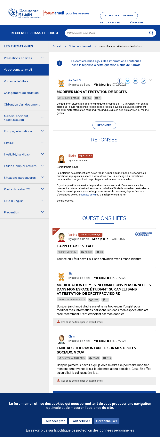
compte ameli (88, 194)
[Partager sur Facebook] (119, 81)
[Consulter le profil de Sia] (61, 279)
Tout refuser (80, 421)
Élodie (72, 155)
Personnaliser (106, 421)
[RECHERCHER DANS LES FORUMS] (151, 33)
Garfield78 (74, 80)
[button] (80, 20)
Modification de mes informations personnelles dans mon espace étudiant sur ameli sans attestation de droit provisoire (104, 289)
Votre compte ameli (68, 98)
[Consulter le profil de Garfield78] (61, 86)
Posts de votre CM (67, 252)
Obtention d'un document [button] (22, 104)
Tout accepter (54, 421)
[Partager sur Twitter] (127, 81)
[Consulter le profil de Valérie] (61, 240)
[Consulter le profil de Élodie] (61, 162)
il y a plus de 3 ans (77, 160)
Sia (70, 273)
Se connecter (110, 22)
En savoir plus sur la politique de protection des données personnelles (80, 430)
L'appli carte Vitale (75, 246)
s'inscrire (136, 22)
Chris (71, 336)
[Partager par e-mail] (135, 81)
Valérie (72, 234)
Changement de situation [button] (21, 93)
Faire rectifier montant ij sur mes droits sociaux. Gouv (96, 350)
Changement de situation (71, 299)
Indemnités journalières (71, 358)
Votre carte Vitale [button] (16, 81)
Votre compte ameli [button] (18, 69)
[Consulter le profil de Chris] (61, 342)
